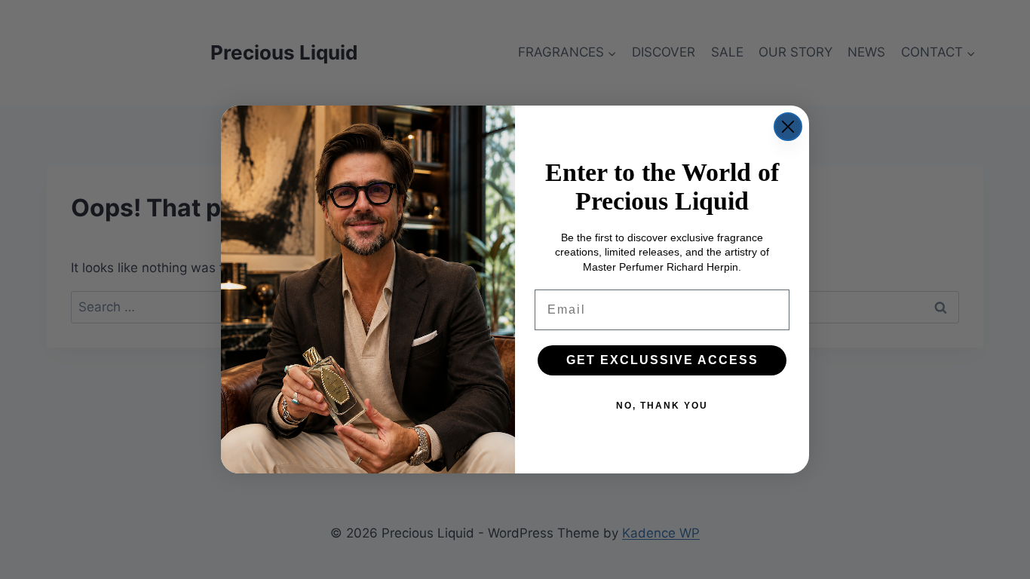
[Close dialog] (788, 126)
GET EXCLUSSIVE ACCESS (662, 360)
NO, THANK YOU (662, 405)
